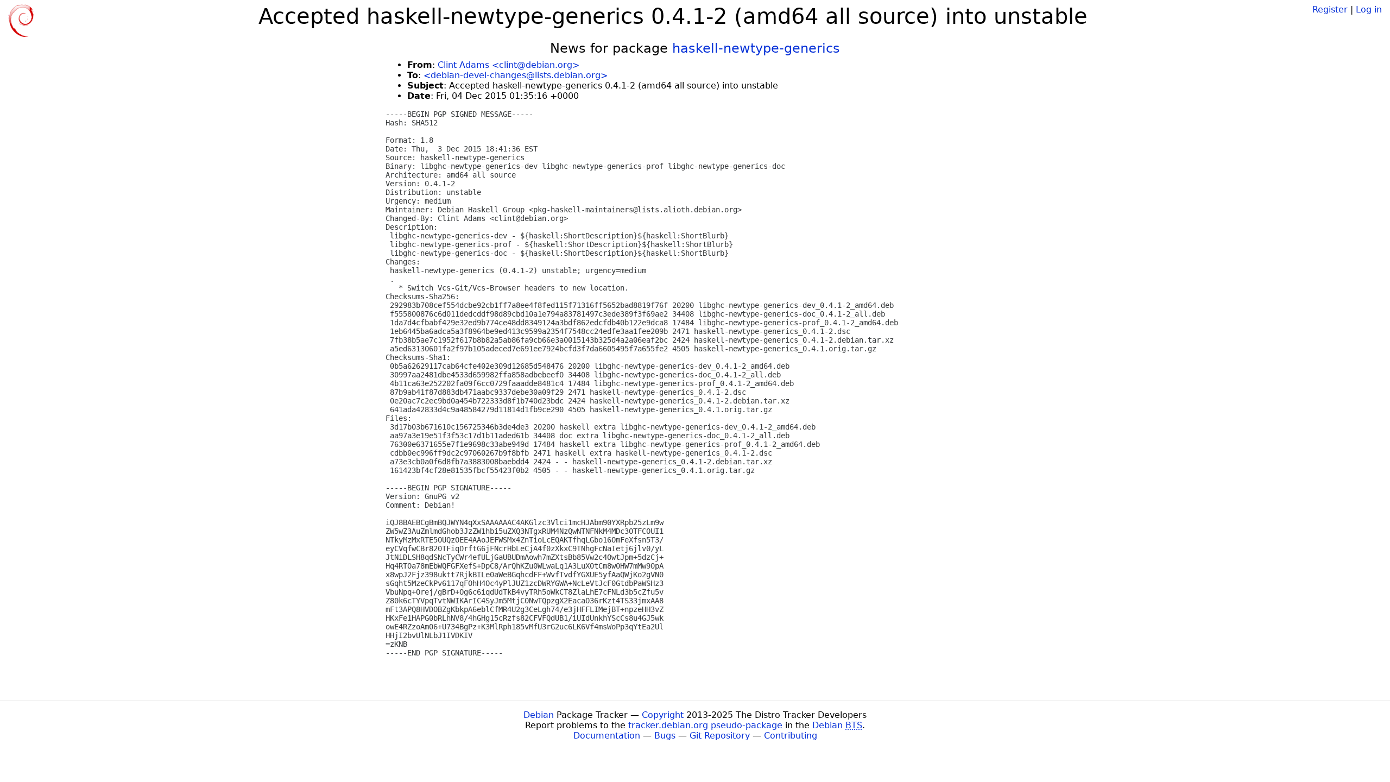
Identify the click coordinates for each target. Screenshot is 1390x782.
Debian (538, 715)
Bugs (664, 735)
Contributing (790, 735)
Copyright (663, 715)
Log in (1369, 9)
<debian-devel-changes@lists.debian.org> (516, 75)
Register (1330, 9)
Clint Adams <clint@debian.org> (508, 65)
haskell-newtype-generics (756, 48)
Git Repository (720, 735)
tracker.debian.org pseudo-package (705, 725)
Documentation (606, 735)
